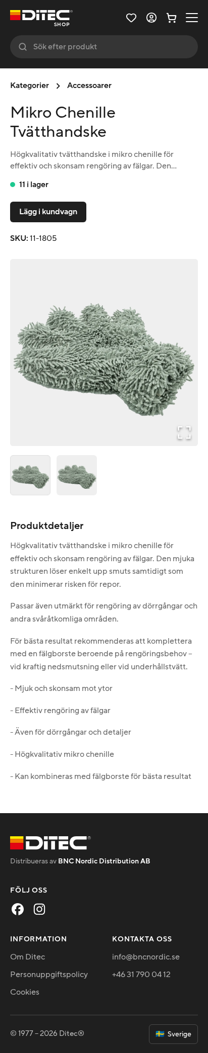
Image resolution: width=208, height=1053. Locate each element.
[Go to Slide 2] (77, 475)
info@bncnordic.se (146, 957)
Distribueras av (80, 861)
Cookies (24, 992)
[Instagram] (39, 909)
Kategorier (29, 85)
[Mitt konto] (151, 17)
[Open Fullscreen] (184, 432)
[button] (104, 352)
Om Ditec (27, 957)
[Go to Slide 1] (30, 475)
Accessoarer (89, 85)
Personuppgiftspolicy (49, 975)
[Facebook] (17, 909)
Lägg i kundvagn (48, 212)
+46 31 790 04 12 (141, 975)
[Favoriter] (131, 17)
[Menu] (192, 17)
